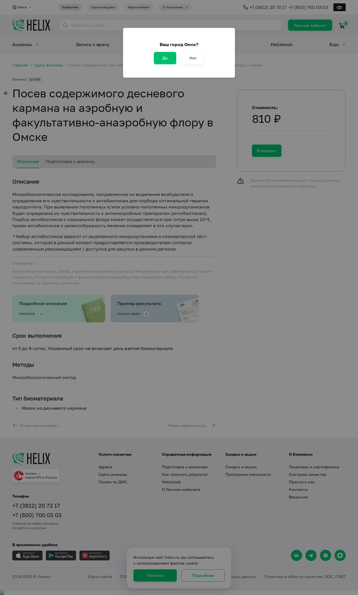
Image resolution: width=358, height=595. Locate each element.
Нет (193, 58)
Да (165, 58)
